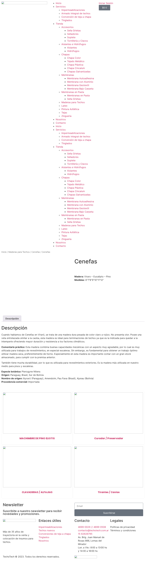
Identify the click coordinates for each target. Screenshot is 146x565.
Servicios (61, 6)
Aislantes (72, 47)
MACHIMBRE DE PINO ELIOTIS (37, 438)
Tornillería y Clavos (77, 40)
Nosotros (61, 119)
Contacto (61, 122)
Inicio (58, 3)
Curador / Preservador (108, 438)
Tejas (64, 112)
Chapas (65, 54)
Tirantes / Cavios (109, 492)
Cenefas (36, 252)
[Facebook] (113, 538)
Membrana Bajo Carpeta (80, 88)
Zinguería (66, 116)
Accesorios (67, 27)
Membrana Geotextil (78, 85)
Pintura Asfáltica (70, 109)
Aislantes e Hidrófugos (73, 44)
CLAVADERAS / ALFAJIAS (37, 492)
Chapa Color (74, 57)
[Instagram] (121, 538)
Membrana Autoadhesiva (80, 78)
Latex (64, 105)
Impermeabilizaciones (73, 10)
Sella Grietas (74, 30)
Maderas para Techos (73, 102)
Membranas (67, 75)
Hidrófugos (73, 51)
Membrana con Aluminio (80, 81)
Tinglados (66, 20)
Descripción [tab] (12, 318)
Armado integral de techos (75, 13)
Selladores (72, 33)
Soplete (71, 37)
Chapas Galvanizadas (78, 71)
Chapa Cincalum (76, 68)
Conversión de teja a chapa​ (76, 16)
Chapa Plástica (75, 64)
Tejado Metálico (75, 61)
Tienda (59, 23)
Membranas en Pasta (72, 92)
